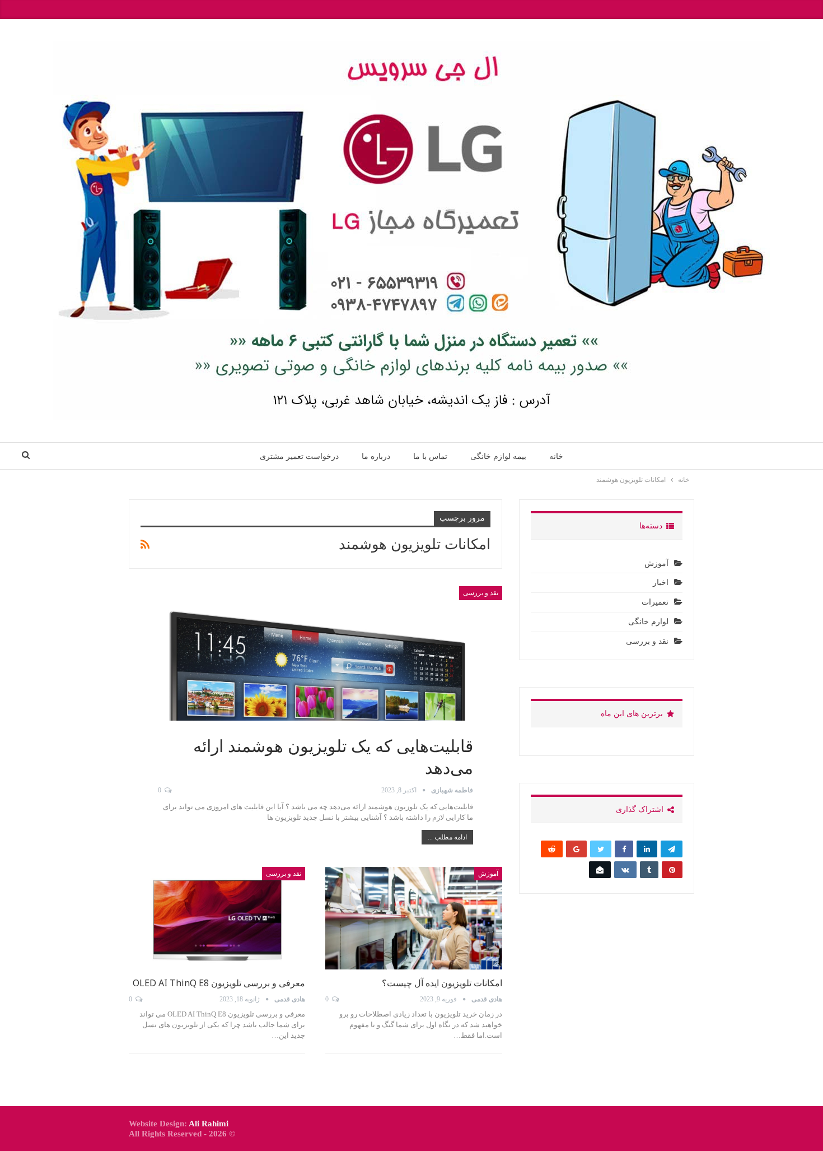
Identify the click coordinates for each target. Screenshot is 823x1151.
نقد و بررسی (480, 593)
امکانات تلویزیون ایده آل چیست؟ (442, 983)
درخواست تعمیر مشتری (299, 456)
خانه (556, 456)
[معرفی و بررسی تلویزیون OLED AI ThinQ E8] (217, 918)
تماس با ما (430, 456)
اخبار (660, 582)
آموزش (488, 874)
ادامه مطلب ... (447, 837)
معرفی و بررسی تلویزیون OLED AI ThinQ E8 (219, 983)
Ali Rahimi (208, 1123)
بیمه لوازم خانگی (498, 456)
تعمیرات (655, 602)
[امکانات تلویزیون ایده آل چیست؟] (413, 918)
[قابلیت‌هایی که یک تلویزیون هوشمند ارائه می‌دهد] (315, 689)
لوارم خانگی (648, 622)
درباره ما (376, 456)
